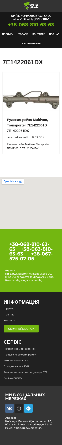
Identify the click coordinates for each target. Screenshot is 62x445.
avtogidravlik (21, 137)
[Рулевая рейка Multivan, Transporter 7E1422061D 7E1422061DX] (31, 92)
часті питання (31, 43)
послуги (7, 34)
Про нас (54, 34)
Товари (23, 34)
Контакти (38, 34)
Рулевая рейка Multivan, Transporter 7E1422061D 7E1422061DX (27, 125)
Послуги (9, 308)
